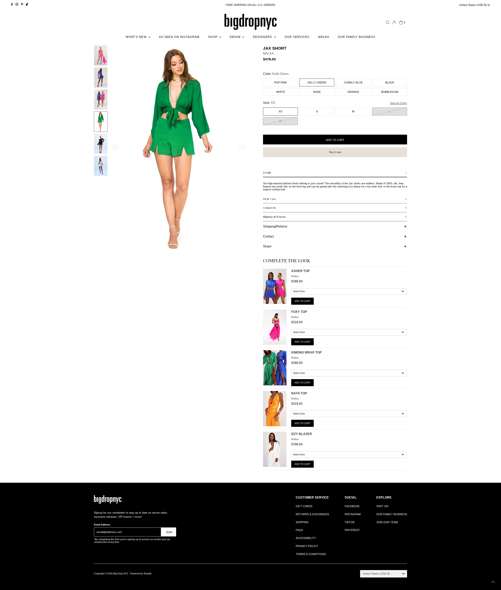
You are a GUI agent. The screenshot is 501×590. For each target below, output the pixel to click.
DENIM (235, 36)
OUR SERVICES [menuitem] (297, 36)
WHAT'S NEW (136, 36)
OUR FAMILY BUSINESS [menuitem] (356, 36)
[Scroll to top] (493, 582)
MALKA (268, 53)
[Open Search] (387, 22)
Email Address (102, 525)
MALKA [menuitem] (323, 36)
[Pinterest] (22, 5)
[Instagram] (16, 5)
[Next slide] (242, 147)
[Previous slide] (115, 147)
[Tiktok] (27, 5)
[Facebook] (12, 5)
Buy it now (335, 152)
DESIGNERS (263, 36)
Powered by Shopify (140, 573)
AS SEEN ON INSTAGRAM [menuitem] (179, 36)
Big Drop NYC (120, 573)
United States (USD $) (473, 4)
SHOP (213, 36)
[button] (335, 172)
